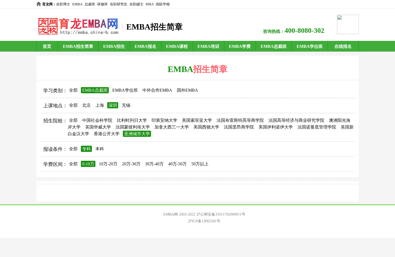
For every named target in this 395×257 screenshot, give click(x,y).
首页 (47, 46)
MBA (150, 4)
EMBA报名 (145, 46)
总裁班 (90, 4)
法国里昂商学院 (239, 127)
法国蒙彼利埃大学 (133, 127)
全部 (73, 90)
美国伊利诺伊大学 (275, 127)
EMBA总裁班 (274, 46)
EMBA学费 (240, 46)
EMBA (77, 4)
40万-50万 (177, 164)
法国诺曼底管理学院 (316, 127)
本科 (99, 149)
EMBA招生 (114, 46)
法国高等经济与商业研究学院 (296, 120)
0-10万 (88, 164)
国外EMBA (187, 90)
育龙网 (47, 4)
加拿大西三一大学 (172, 127)
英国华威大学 (98, 127)
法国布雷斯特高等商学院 (240, 120)
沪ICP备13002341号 (204, 221)
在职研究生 (118, 4)
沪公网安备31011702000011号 (220, 214)
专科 (86, 149)
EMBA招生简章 (78, 46)
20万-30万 (131, 164)
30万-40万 (154, 164)
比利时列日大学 (132, 120)
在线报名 (343, 46)
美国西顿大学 (206, 127)
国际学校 (163, 4)
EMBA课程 (177, 46)
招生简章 (210, 69)
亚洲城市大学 (137, 133)
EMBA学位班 (310, 46)
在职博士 (63, 4)
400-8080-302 (304, 30)
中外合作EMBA (157, 90)
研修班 (102, 4)
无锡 (126, 105)
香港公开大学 (107, 133)
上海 (99, 105)
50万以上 (200, 164)
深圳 (113, 105)
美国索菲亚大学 (197, 120)
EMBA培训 (208, 46)
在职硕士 (136, 4)
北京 (86, 105)
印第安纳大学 (164, 120)
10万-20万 (108, 164)
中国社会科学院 (97, 120)
